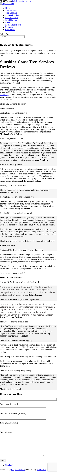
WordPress (41, 469)
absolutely (4, 94)
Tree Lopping (11, 13)
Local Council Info (13, 25)
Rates (7, 22)
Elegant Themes (18, 469)
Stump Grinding (12, 15)
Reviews (9, 27)
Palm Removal (11, 17)
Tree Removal (11, 10)
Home (7, 8)
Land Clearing (11, 20)
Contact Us (10, 29)
